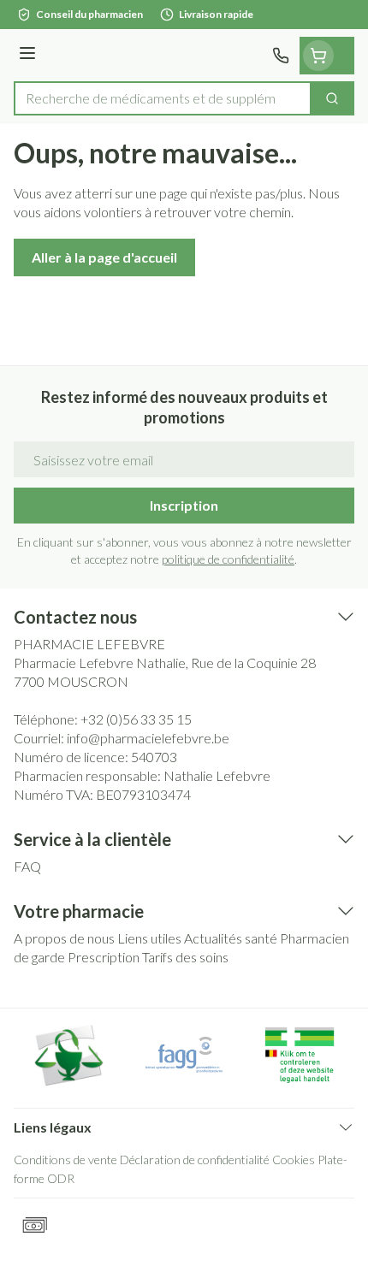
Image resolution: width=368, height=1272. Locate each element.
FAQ (27, 866)
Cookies (293, 1159)
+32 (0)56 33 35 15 (136, 719)
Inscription (184, 505)
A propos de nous (64, 938)
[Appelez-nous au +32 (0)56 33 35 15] (280, 55)
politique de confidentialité (228, 559)
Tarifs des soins (185, 957)
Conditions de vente (65, 1159)
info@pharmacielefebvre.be (148, 738)
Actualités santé (230, 938)
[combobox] (163, 98)
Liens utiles (149, 938)
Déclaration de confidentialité (195, 1159)
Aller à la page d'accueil (104, 257)
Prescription (103, 957)
